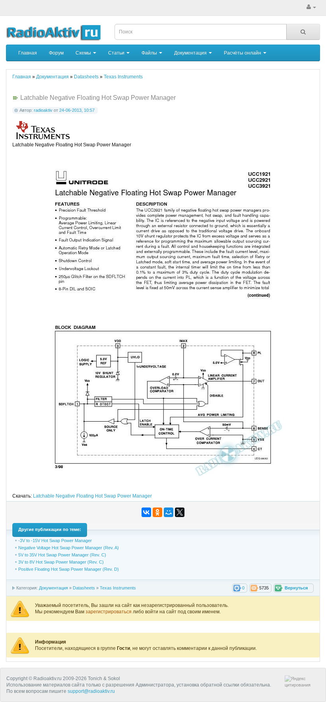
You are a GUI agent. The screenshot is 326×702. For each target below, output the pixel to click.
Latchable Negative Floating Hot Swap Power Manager (92, 496)
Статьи (117, 53)
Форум (56, 53)
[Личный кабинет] (311, 7)
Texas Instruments (118, 587)
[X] (179, 512)
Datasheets (84, 587)
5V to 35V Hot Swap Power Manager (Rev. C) (62, 554)
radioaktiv (43, 110)
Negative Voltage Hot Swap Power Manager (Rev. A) (68, 547)
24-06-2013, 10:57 (77, 110)
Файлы (150, 53)
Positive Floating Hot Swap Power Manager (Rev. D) (68, 569)
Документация (191, 53)
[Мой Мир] (168, 512)
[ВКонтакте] (146, 512)
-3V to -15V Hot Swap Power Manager (55, 540)
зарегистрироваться (109, 611)
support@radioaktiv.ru (91, 691)
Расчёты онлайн (243, 53)
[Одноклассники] (157, 512)
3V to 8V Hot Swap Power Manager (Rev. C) (61, 562)
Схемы (84, 53)
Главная (27, 53)
